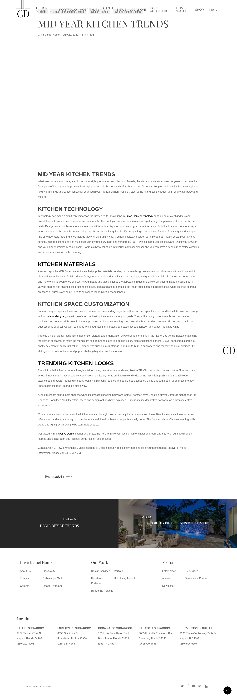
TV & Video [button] (191, 571)
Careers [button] (24, 586)
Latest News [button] (169, 571)
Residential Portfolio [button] (97, 581)
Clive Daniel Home (49, 34)
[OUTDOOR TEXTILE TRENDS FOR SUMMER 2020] (177, 523)
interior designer (56, 316)
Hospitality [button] (49, 571)
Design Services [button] (100, 571)
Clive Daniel (67, 433)
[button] (214, 9)
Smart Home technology (139, 216)
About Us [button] (25, 571)
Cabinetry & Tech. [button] (53, 578)
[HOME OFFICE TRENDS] (59, 523)
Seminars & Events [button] (196, 578)
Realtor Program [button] (52, 586)
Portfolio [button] (118, 571)
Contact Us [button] (26, 578)
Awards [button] (166, 578)
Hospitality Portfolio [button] (125, 578)
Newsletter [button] (168, 586)
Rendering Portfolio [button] (102, 590)
